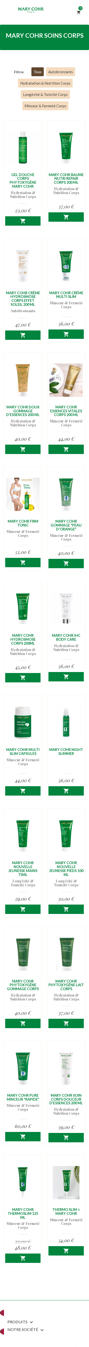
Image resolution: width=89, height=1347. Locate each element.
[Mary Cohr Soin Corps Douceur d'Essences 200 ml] (66, 1068)
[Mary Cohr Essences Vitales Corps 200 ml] (66, 380)
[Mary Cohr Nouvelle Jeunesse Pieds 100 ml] (66, 836)
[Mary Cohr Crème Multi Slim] (66, 266)
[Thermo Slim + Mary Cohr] (66, 1182)
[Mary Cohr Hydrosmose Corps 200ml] (23, 608)
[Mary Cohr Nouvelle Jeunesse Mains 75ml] (23, 836)
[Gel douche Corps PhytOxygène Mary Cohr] (23, 147)
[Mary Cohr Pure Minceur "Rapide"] (23, 1068)
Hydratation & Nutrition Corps (45, 83)
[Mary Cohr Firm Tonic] (23, 494)
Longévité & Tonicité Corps (45, 94)
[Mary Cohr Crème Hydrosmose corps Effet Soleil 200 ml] (23, 266)
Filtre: (19, 72)
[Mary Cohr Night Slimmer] (66, 722)
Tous (38, 72)
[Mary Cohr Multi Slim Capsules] (23, 722)
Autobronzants (60, 72)
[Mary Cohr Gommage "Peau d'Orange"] (66, 494)
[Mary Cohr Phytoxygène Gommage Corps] (23, 954)
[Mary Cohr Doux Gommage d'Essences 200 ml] (23, 380)
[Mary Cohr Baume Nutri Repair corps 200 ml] (66, 147)
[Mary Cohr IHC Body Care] (66, 608)
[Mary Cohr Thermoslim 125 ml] (23, 1182)
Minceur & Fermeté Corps (45, 106)
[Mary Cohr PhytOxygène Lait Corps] (66, 954)
